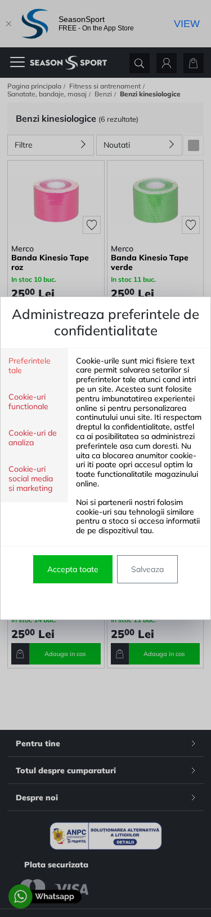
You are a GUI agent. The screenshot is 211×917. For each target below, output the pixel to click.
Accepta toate (72, 569)
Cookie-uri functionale (28, 401)
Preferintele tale (29, 365)
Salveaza (147, 569)
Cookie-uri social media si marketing (30, 478)
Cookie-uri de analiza (32, 438)
